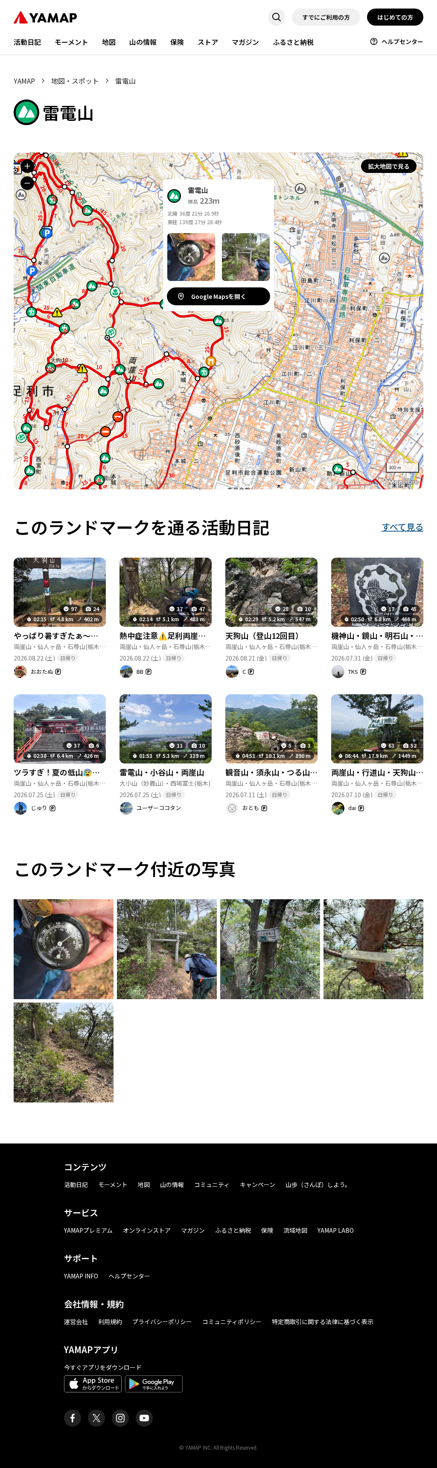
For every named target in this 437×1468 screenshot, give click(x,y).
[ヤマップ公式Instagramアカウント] (120, 1418)
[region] (218, 320)
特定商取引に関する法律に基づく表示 (322, 1321)
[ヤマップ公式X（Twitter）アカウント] (96, 1418)
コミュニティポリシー (232, 1321)
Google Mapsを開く (218, 296)
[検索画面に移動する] (276, 17)
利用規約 (110, 1321)
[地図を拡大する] (27, 166)
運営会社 (76, 1321)
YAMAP (24, 81)
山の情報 (143, 42)
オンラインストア (147, 1230)
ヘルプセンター (402, 41)
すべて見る (402, 527)
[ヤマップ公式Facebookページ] (72, 1418)
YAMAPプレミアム (88, 1230)
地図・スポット (75, 81)
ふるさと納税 (293, 42)
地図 (109, 42)
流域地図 (295, 1230)
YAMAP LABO (336, 1230)
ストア (208, 42)
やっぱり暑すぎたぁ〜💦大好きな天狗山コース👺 (100, 635)
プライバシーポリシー (162, 1321)
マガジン (245, 42)
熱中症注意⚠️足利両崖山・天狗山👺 (182, 635)
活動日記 (27, 42)
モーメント (71, 42)
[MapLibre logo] (400, 482)
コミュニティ (212, 1184)
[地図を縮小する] (27, 183)
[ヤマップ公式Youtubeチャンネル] (144, 1418)
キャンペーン (257, 1184)
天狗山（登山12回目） (264, 635)
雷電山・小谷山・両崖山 (161, 772)
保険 (177, 42)
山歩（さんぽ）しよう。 (318, 1184)
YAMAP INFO (81, 1276)
